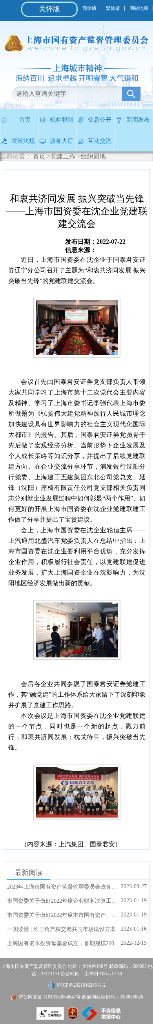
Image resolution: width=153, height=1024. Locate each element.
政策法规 (23, 141)
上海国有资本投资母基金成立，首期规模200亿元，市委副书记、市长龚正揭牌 (63, 943)
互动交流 (99, 141)
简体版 (89, 8)
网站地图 (138, 8)
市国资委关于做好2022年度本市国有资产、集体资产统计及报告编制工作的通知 (63, 915)
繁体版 (113, 8)
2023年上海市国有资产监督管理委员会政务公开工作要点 (63, 887)
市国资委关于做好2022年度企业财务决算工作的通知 (63, 901)
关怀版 (49, 9)
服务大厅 (61, 141)
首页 (25, 120)
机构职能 (61, 120)
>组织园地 (91, 156)
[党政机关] (73, 1017)
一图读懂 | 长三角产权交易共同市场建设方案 (61, 929)
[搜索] (131, 93)
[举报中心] (101, 1017)
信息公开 (99, 120)
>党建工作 (61, 156)
